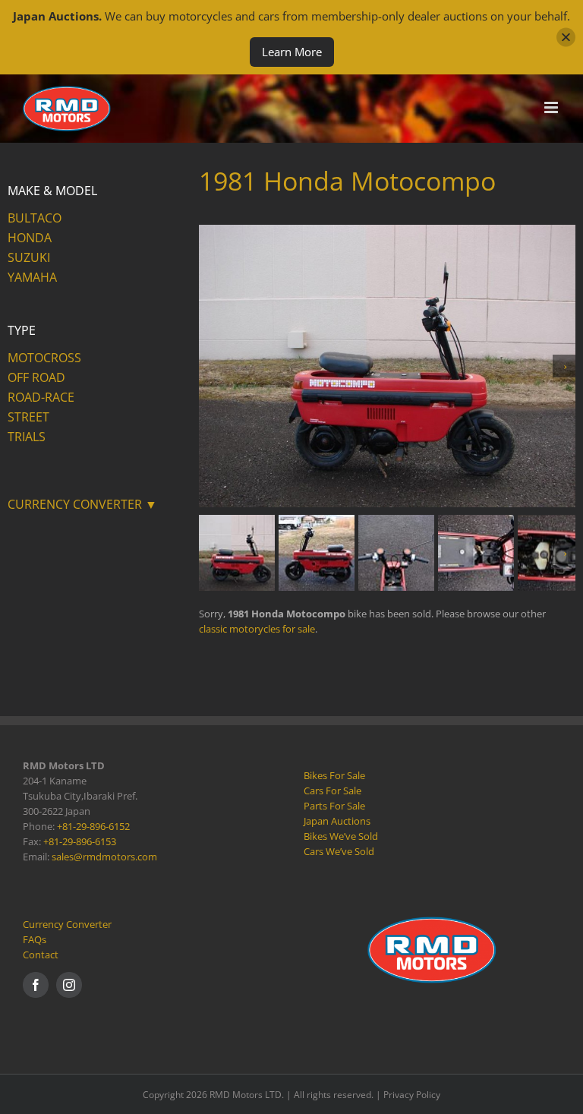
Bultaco (34, 218)
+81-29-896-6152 (93, 826)
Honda (30, 237)
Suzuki (29, 257)
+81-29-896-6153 (79, 841)
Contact (40, 954)
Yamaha (32, 277)
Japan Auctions (337, 821)
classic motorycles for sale (257, 629)
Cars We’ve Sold (339, 851)
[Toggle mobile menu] (552, 107)
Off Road (36, 377)
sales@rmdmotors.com (104, 856)
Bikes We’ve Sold (341, 836)
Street (28, 417)
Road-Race (41, 397)
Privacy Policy (411, 1094)
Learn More (292, 51)
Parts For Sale (334, 806)
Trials (27, 436)
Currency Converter (67, 924)
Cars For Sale (332, 790)
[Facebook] (36, 985)
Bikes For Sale (334, 775)
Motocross (44, 357)
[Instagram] (69, 985)
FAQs (34, 939)
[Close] (565, 37)
